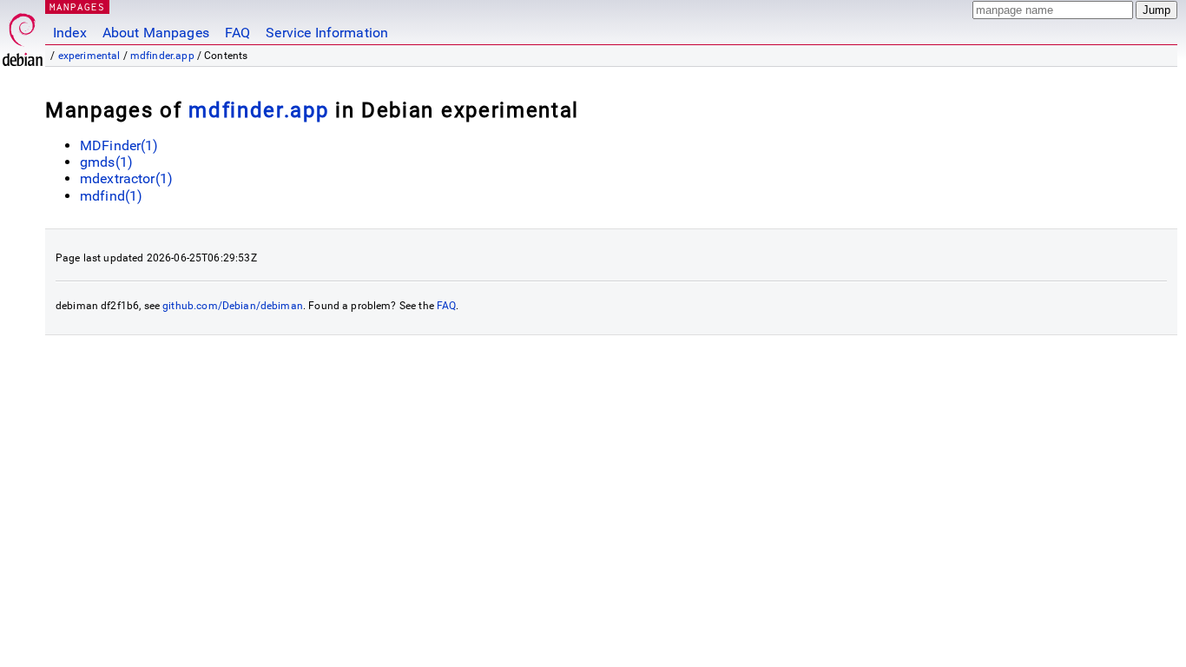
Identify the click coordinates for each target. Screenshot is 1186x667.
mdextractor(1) (126, 178)
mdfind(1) (111, 196)
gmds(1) (106, 162)
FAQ (237, 32)
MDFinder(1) (119, 145)
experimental (89, 56)
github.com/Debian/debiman (232, 306)
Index (70, 32)
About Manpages (155, 32)
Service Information (327, 32)
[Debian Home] (22, 35)
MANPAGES (77, 6)
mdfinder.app (162, 56)
